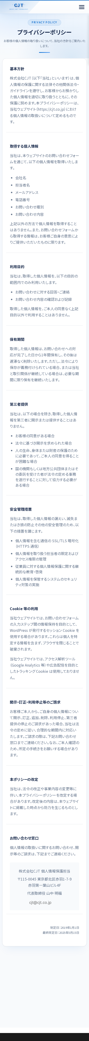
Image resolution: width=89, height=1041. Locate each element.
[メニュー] (81, 7)
